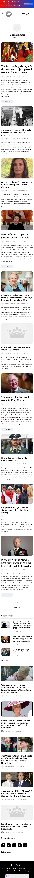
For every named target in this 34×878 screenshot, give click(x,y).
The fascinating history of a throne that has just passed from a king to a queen (16, 69)
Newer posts (17, 607)
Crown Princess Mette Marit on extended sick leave (15, 348)
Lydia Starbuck (10, 731)
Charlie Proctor (10, 696)
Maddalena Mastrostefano (10, 799)
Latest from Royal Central (9, 868)
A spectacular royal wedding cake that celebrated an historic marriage (16, 132)
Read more (7, 101)
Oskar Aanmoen (10, 76)
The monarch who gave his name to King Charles (16, 398)
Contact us (8, 871)
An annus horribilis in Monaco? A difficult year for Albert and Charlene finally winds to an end (16, 793)
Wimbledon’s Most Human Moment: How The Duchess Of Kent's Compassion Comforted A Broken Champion (16, 689)
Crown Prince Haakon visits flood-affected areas (14, 459)
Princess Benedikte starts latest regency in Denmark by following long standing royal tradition (16, 297)
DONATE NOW (28, 4)
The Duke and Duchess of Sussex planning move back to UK (22, 651)
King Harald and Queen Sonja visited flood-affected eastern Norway (14, 510)
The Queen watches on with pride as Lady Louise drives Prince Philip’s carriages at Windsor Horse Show (16, 759)
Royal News (22, 868)
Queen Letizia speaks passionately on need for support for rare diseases (16, 184)
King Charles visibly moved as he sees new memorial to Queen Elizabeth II (16, 826)
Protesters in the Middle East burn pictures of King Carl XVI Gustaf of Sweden (16, 562)
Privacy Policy (29, 871)
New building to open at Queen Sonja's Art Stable (15, 236)
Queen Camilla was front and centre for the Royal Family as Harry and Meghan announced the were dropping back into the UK (22, 625)
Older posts (17, 602)
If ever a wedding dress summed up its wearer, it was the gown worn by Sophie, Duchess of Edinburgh (15, 724)
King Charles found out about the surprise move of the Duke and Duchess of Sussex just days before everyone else (22, 638)
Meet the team (18, 871)
